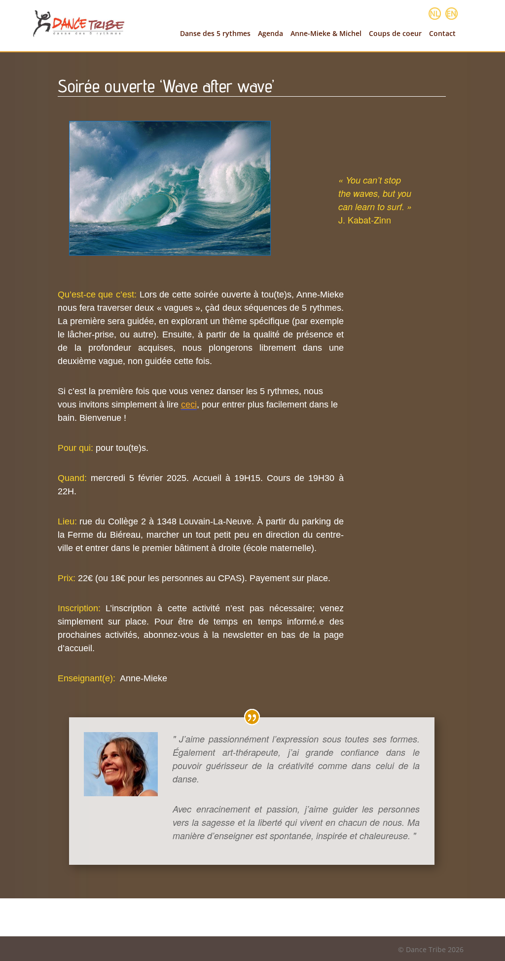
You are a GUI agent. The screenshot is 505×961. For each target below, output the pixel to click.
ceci (189, 404)
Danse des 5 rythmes (215, 33)
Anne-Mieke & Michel (325, 33)
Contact (442, 33)
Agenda (270, 33)
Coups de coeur (395, 33)
